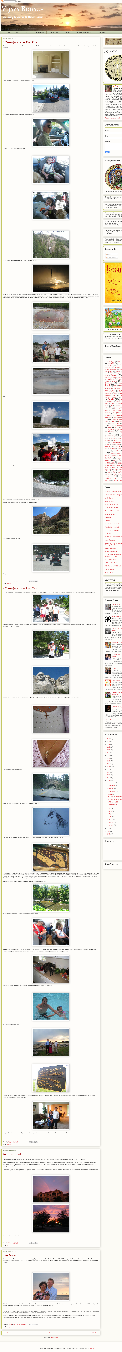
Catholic (111, 379)
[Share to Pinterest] (37, 581)
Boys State (108, 377)
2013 (108, 775)
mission (107, 433)
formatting (114, 403)
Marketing (111, 425)
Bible (111, 373)
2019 (108, 758)
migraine (111, 431)
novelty (106, 438)
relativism (116, 451)
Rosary (114, 455)
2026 (108, 739)
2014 (108, 772)
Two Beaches (10, 1255)
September (112, 791)
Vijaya (117, 86)
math (116, 427)
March (111, 819)
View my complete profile (113, 118)
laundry (106, 421)
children (114, 381)
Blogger (92, 1348)
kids (106, 419)
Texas (113, 467)
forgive (106, 403)
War (114, 472)
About (18, 32)
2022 (108, 750)
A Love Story (116, 604)
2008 (108, 834)
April (110, 816)
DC (120, 392)
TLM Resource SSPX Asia (113, 566)
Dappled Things (110, 514)
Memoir (119, 429)
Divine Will (107, 395)
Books (28, 32)
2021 (108, 752)
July (110, 808)
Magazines (40, 32)
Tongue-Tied (108, 469)
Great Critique (118, 408)
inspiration (116, 417)
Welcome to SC (12, 1154)
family (8, 1326)
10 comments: (23, 581)
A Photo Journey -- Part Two (20, 588)
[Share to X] (33, 581)
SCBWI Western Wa (111, 551)
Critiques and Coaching (84, 32)
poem (118, 444)
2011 (108, 780)
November (112, 785)
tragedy (113, 471)
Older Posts (95, 1333)
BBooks (118, 371)
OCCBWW (113, 438)
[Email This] (30, 581)
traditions (107, 471)
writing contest (110, 476)
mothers (113, 433)
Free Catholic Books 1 (112, 524)
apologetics (108, 367)
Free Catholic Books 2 (112, 527)
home (114, 414)
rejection (107, 451)
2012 (108, 777)
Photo (106, 442)
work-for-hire (108, 474)
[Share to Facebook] (35, 581)
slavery (113, 463)
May (110, 814)
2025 (108, 741)
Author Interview (110, 369)
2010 (108, 828)
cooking (117, 388)
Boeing (106, 375)
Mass (109, 427)
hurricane (109, 415)
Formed (107, 520)
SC (8, 1245)
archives (117, 367)
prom (106, 448)
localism (112, 423)
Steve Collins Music (111, 563)
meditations (110, 429)
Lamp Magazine (110, 540)
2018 (108, 761)
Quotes (67, 32)
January (111, 825)
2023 (108, 747)
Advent (109, 365)
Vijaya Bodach (22, 9)
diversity (116, 393)
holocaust (107, 414)
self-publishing (109, 462)
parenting (107, 440)
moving (9, 583)
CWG (106, 392)
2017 (108, 764)
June (110, 811)
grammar (109, 408)
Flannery (109, 401)
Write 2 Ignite (109, 572)
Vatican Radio (109, 569)
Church (107, 385)
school (115, 460)
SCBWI (107, 460)
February (112, 822)
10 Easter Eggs (110, 362)
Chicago (107, 381)
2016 (108, 766)
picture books (116, 442)
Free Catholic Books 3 (112, 530)
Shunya (107, 463)
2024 (108, 744)
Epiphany (116, 397)
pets (115, 440)
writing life (110, 478)
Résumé (102, 32)
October (111, 788)
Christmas (108, 383)
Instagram (108, 533)
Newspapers (108, 437)
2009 (108, 831)
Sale (119, 458)
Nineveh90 (116, 437)
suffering (109, 465)
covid (106, 390)
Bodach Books (109, 501)
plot (113, 444)
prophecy (113, 448)
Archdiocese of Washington (113, 495)
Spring (114, 668)
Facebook (108, 517)
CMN (115, 385)
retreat (112, 453)
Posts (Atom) (54, 1337)
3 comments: (23, 1243)
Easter (114, 395)
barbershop (108, 371)
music (110, 435)
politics (107, 446)
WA (109, 472)
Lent (112, 421)
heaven (119, 410)
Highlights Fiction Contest (112, 412)
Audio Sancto (109, 498)
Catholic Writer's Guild (112, 511)
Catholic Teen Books (111, 508)
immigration (108, 417)
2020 (108, 755)
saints (108, 457)
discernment (108, 393)
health (113, 410)
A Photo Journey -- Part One (20, 42)
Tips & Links (53, 32)
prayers (117, 446)
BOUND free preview (111, 504)
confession (108, 387)
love (118, 423)
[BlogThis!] (32, 581)
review (118, 453)
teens (106, 467)
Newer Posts (7, 1333)
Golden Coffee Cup (117, 407)
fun (112, 405)
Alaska (118, 365)
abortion (111, 364)
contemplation (117, 387)
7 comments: (23, 1142)
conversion (108, 388)
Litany (106, 423)
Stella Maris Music (110, 559)
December (112, 783)
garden (118, 405)
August (111, 794)
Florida (118, 401)
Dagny (113, 392)
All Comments (111, 257)
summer (117, 465)
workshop (116, 474)
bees (106, 373)
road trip (107, 455)
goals (106, 407)
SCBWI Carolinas (110, 548)
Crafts (113, 390)
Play (108, 444)
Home (8, 32)
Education (107, 397)
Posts (109, 254)
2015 (108, 769)
